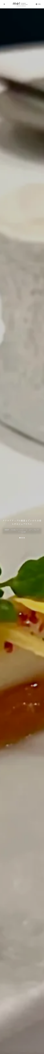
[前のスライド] (5, 527)
